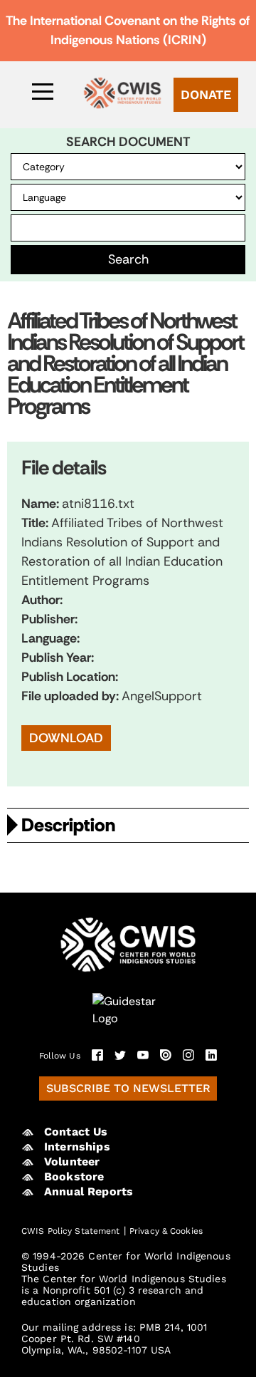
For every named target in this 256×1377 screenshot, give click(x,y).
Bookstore (74, 1176)
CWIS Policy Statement (70, 1231)
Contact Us (76, 1131)
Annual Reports (88, 1191)
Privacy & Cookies (166, 1231)
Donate (206, 94)
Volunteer (72, 1161)
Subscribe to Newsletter (128, 1088)
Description (68, 825)
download (66, 738)
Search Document (128, 142)
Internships (77, 1146)
